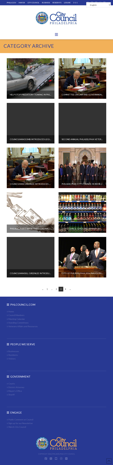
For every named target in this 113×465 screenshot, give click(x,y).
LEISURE (67, 2)
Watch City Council (17, 427)
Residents (13, 355)
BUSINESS (46, 2)
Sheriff (11, 394)
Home (11, 311)
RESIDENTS (57, 2)
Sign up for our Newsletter (20, 423)
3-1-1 (75, 2)
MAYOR (22, 2)
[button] (56, 34)
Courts (11, 383)
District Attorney (16, 387)
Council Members (16, 315)
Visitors (12, 358)
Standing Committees (18, 322)
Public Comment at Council (20, 419)
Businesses (13, 351)
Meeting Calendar (16, 319)
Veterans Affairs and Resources (23, 326)
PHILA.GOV (11, 2)
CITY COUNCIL (33, 2)
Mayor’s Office (15, 391)
